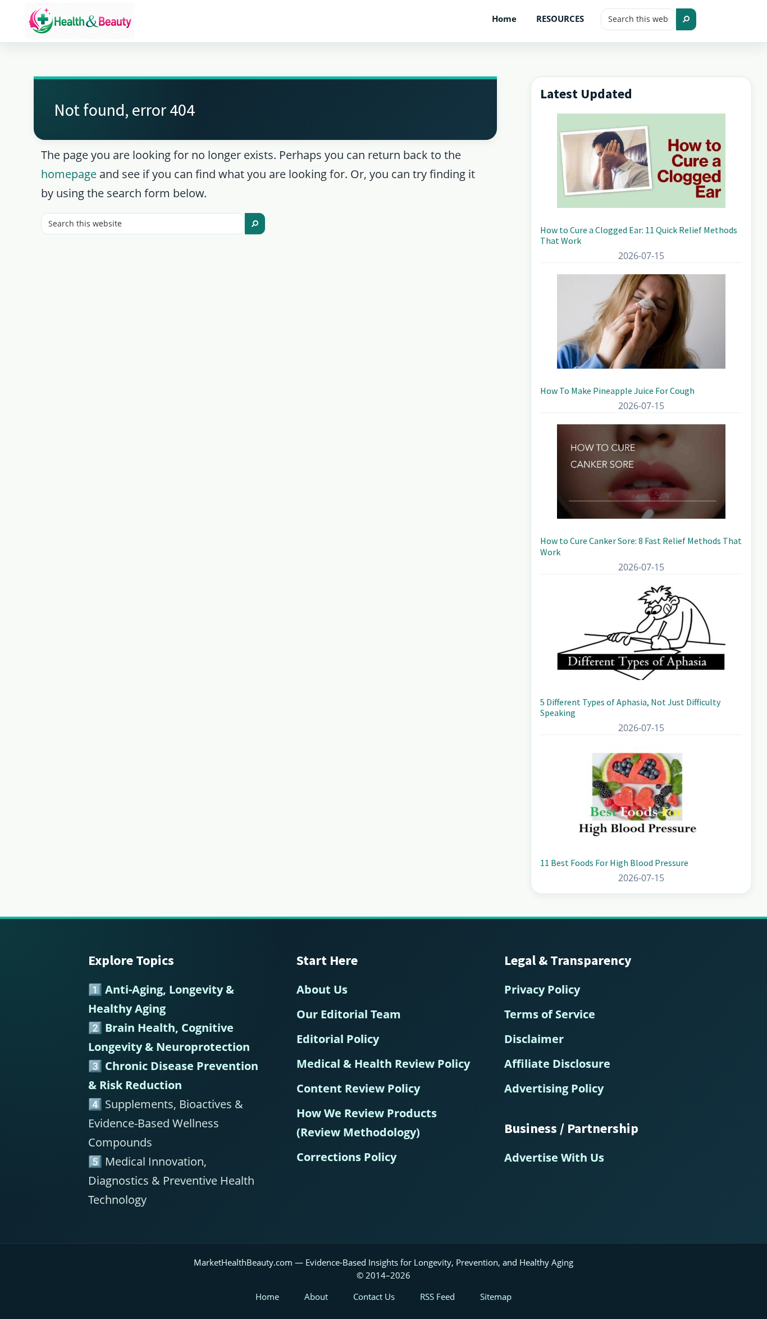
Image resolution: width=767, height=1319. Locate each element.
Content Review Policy (358, 1088)
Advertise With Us (554, 1157)
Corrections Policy (346, 1156)
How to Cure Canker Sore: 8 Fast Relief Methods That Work (641, 546)
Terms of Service (549, 1014)
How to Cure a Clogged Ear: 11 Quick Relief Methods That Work (638, 235)
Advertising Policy (554, 1088)
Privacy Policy (542, 989)
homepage (69, 174)
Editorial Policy (337, 1038)
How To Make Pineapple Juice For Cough (617, 390)
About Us (322, 989)
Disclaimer (534, 1038)
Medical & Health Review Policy (383, 1063)
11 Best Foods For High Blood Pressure (614, 862)
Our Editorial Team (348, 1014)
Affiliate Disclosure (557, 1063)
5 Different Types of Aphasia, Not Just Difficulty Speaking (630, 707)
